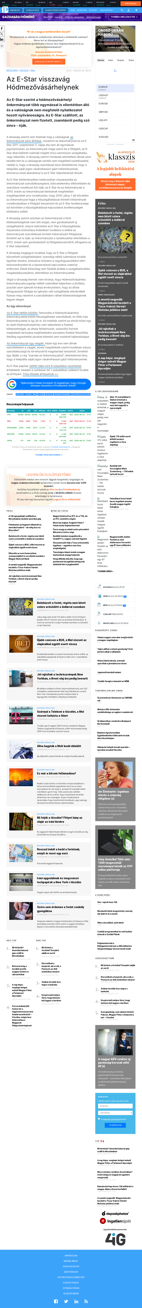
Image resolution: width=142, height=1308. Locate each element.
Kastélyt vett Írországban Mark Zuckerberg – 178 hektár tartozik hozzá (121, 470)
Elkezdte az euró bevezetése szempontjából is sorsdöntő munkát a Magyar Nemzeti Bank (27, 556)
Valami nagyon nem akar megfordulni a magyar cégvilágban (115, 638)
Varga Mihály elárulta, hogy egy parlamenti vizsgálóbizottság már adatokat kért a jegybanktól (69, 562)
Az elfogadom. (114, 1119)
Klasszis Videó (32, 10)
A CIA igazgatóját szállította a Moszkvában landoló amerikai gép (25, 517)
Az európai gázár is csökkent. (111, 345)
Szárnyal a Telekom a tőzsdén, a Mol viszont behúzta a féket (60, 713)
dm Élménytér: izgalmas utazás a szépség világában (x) (113, 795)
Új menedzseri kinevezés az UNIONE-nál (115, 699)
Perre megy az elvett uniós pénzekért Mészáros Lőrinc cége (71, 530)
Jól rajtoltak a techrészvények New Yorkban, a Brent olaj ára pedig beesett (25, 579)
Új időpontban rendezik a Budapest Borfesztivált (114, 722)
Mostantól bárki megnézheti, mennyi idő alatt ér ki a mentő (114, 912)
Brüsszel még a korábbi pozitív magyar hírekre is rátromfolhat (20, 970)
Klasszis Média (71, 1293)
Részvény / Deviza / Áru (21, 70)
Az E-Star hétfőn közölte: (22, 312)
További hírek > (105, 571)
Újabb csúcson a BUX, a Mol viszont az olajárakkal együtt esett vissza (27, 546)
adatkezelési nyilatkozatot (111, 1119)
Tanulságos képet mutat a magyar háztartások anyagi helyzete (69, 553)
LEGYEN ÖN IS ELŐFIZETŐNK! (48, 474)
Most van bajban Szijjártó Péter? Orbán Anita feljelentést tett (68, 524)
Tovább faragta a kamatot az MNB (113, 681)
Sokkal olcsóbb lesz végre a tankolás (51, 983)
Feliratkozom (115, 1125)
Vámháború (15, 10)
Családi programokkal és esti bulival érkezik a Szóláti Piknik (114, 933)
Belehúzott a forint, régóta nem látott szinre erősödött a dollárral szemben (26, 537)
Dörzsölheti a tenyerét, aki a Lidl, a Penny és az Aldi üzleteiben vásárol (51, 967)
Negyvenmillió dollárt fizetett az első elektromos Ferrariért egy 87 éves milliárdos (120, 541)
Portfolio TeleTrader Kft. (61, 447)
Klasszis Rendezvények (55, 10)
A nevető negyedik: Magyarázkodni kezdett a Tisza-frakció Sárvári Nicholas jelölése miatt (25, 567)
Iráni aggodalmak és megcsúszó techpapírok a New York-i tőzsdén (59, 880)
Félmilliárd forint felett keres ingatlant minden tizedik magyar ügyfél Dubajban (121, 503)
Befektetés (82, 10)
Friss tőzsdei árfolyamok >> (40, 374)
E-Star (40, 394)
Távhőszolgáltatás (81, 394)
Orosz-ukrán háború (111, 32)
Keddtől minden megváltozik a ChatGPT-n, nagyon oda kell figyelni (70, 537)
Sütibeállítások (71, 1288)
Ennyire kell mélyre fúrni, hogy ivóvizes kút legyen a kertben (51, 998)
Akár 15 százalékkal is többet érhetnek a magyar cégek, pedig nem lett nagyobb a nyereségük (120, 402)
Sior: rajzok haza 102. (107, 902)
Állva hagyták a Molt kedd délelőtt (59, 746)
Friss (73, 10)
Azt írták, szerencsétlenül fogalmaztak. (115, 315)
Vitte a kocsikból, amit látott (110, 923)
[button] (128, 10)
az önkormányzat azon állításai (40, 139)
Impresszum (71, 1256)
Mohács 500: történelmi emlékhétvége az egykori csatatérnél (115, 710)
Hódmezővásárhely (62, 394)
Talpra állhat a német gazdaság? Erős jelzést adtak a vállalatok (115, 650)
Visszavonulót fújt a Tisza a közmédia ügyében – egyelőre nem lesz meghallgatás (71, 545)
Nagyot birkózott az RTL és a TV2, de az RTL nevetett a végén (70, 517)
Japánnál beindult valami (109, 672)
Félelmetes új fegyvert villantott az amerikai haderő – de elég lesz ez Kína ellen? (25, 527)
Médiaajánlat (71, 1261)
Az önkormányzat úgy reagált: (26, 343)
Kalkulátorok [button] (106, 10)
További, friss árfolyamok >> (49, 455)
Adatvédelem (71, 1272)
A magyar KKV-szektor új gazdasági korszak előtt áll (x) (114, 1063)
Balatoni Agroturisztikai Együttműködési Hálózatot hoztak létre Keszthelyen (113, 735)
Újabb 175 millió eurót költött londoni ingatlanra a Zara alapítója (120, 440)
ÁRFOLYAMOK (130, 3)
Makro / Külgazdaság (106, 295)
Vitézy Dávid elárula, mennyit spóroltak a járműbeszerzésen (112, 662)
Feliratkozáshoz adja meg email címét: (113, 1101)
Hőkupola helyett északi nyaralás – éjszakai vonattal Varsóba (113, 748)
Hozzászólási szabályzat (71, 1277)
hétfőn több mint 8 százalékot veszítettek (55, 366)
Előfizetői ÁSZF (71, 1283)
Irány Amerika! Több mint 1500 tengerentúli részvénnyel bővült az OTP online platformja (115, 864)
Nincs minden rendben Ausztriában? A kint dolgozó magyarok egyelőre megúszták (114, 1175)
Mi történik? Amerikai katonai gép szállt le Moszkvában (20, 951)
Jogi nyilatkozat (71, 1266)
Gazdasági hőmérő (18, 17)
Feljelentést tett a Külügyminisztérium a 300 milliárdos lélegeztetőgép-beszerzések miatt (114, 946)
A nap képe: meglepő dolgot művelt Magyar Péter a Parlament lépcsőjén (22, 990)
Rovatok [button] (93, 10)
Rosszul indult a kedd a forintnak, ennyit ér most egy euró (58, 851)
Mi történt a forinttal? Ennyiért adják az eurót (50, 950)
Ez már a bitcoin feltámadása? (56, 773)
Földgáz (48, 394)
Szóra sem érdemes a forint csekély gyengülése (60, 909)
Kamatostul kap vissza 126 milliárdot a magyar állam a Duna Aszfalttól (115, 1187)
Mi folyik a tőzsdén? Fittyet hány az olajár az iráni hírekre (59, 819)
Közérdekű (102, 353)
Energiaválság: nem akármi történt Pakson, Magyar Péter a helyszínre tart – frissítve (117, 1015)
